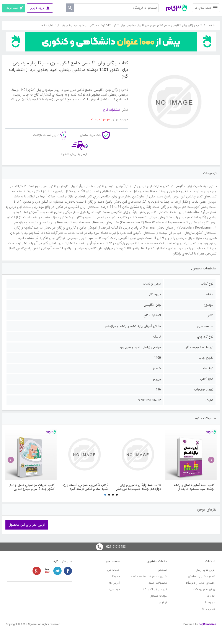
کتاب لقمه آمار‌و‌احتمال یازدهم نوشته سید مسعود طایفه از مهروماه (194, 487)
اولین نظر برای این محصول (27, 524)
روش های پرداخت (204, 589)
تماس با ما (208, 609)
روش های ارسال (205, 570)
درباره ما (210, 602)
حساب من (113, 570)
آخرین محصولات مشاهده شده (149, 576)
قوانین (163, 602)
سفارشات (114, 576)
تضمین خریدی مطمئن (201, 576)
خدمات (211, 596)
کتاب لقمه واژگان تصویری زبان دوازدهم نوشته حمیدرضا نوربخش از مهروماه (138, 487)
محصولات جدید (158, 583)
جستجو (162, 570)
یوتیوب (47, 571)
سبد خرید (114, 589)
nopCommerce (207, 624)
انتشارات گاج (112, 109)
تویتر (57, 571)
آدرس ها (114, 583)
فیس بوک (68, 571)
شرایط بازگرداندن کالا (155, 589)
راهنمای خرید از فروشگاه (200, 583)
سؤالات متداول (158, 596)
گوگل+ (37, 571)
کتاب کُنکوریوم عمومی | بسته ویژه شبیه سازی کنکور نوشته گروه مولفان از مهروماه (85, 487)
